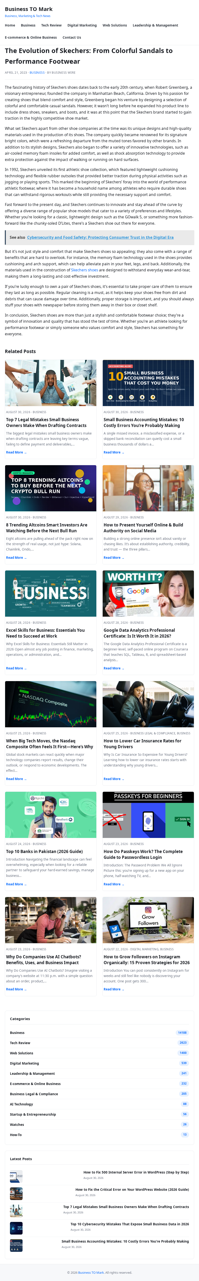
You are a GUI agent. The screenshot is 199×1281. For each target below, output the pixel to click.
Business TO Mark (29, 8)
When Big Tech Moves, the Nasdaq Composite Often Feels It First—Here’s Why (49, 743)
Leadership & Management (155, 25)
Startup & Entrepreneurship (33, 1114)
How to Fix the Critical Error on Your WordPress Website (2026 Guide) (132, 1189)
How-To (16, 1135)
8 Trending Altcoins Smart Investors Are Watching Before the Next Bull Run (46, 528)
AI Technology (21, 1104)
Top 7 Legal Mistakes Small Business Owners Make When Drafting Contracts (46, 422)
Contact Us (72, 37)
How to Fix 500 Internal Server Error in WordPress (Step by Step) (136, 1172)
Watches (17, 1124)
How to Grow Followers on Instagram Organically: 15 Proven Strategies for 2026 (147, 959)
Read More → (16, 452)
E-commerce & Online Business (31, 37)
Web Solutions (115, 25)
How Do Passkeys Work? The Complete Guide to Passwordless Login (143, 854)
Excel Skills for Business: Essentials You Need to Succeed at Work (45, 633)
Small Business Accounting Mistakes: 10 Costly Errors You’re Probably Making (144, 422)
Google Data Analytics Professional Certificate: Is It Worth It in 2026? (139, 633)
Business (28, 25)
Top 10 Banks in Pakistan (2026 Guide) (44, 851)
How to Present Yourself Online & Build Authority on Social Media (143, 528)
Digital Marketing (82, 25)
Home (10, 25)
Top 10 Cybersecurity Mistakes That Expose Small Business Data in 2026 (130, 1224)
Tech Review (51, 25)
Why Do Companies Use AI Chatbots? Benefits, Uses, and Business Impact (43, 959)
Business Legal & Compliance (34, 1094)
